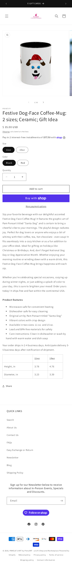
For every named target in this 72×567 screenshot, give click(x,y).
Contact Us (13, 435)
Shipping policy (27, 560)
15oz (22, 149)
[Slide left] (28, 102)
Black (9, 162)
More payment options (36, 206)
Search (10, 419)
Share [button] (9, 386)
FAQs (9, 442)
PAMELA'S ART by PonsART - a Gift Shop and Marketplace (34, 551)
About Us (12, 427)
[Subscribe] (61, 501)
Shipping (6, 131)
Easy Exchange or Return (20, 450)
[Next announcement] (65, 3)
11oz (8, 149)
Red (23, 162)
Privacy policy (40, 555)
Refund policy (24, 555)
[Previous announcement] (6, 3)
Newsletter (13, 457)
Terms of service (56, 555)
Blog (9, 465)
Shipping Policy (15, 472)
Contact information (46, 560)
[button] (6, 16)
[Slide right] (43, 102)
